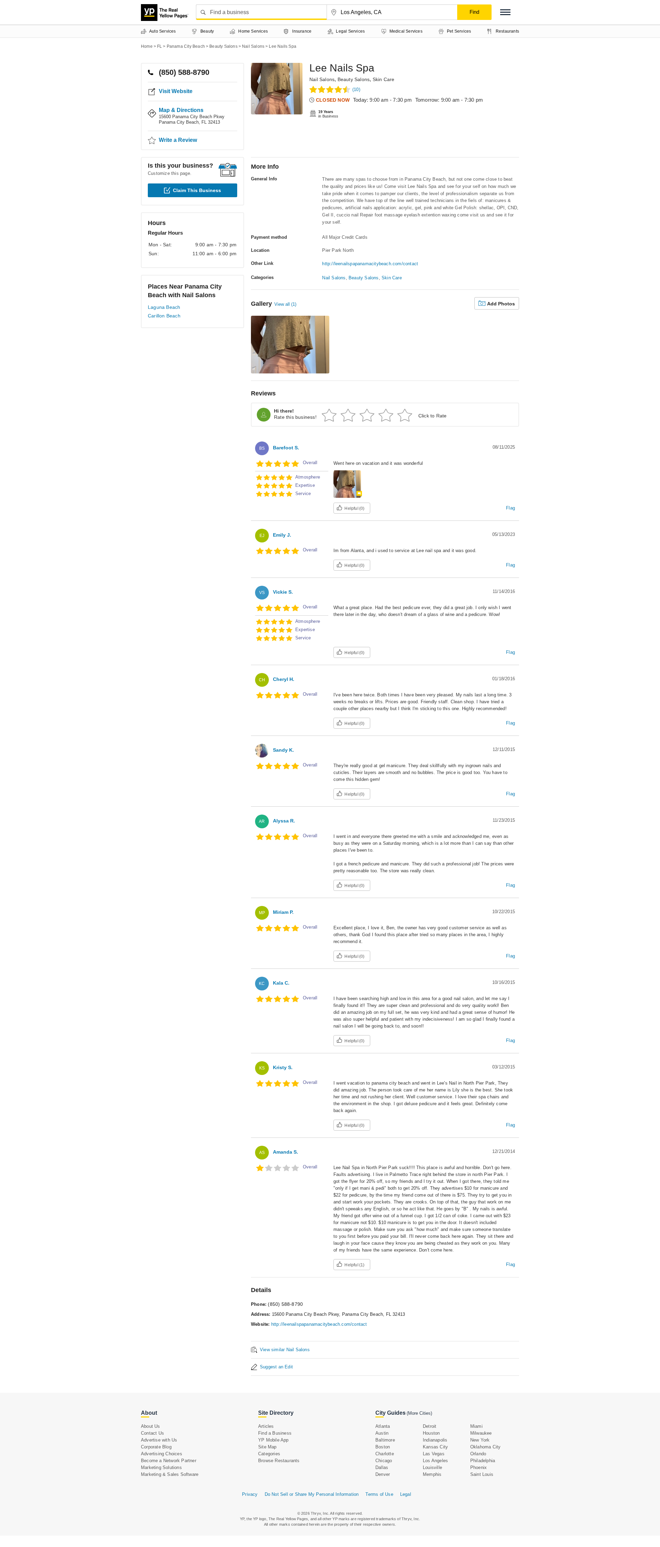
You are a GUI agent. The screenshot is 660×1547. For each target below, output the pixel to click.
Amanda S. (285, 1152)
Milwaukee (481, 1433)
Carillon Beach (164, 315)
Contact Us (152, 1433)
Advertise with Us (159, 1440)
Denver (382, 1474)
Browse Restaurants (279, 1460)
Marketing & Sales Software (169, 1474)
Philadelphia (482, 1460)
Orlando (478, 1453)
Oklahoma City (485, 1446)
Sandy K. (283, 750)
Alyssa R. (284, 820)
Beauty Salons (354, 79)
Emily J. (282, 535)
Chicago (383, 1460)
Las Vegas (433, 1453)
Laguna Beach (164, 307)
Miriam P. (283, 912)
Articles (266, 1426)
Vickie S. (283, 592)
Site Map (267, 1446)
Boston (382, 1446)
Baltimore (385, 1440)
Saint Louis (481, 1474)
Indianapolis (435, 1440)
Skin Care (384, 79)
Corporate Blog (156, 1446)
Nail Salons (321, 79)
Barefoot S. (286, 447)
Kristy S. (283, 1067)
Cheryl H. (283, 679)
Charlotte (384, 1453)
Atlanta (382, 1426)
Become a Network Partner (168, 1460)
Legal (405, 1494)
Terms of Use (379, 1494)
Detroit (429, 1426)
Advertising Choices (161, 1453)
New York (480, 1440)
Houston (431, 1433)
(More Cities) (419, 1413)
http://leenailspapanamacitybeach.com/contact (370, 263)
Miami (476, 1426)
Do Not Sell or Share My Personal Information (312, 1494)
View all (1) (285, 304)
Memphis (432, 1474)
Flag (510, 508)
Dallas (381, 1467)
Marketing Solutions (161, 1467)
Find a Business (275, 1433)
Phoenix (478, 1467)
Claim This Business (197, 190)
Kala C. (281, 983)
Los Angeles (435, 1460)
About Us (150, 1426)
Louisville (432, 1467)
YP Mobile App (273, 1440)
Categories (269, 1453)
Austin (381, 1433)
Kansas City (435, 1446)
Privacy (249, 1494)
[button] (505, 12)
